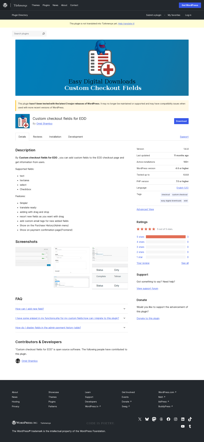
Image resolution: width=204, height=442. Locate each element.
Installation (55, 136)
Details (22, 136)
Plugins (52, 401)
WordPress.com (167, 392)
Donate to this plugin (148, 318)
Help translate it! (126, 23)
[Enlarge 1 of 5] (47, 250)
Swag (126, 406)
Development (75, 136)
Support (184, 136)
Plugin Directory (20, 15)
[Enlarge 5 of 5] (123, 267)
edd (185, 201)
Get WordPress (190, 5)
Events (125, 397)
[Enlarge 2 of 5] (85, 250)
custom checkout (179, 194)
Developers (91, 401)
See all (185, 263)
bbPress (163, 401)
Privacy (15, 406)
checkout (166, 194)
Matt (161, 397)
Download (181, 121)
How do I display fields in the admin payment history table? (48, 327)
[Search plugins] (44, 34)
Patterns (53, 406)
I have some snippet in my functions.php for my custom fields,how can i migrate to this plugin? (67, 318)
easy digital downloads (171, 201)
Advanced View (145, 209)
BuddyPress (165, 406)
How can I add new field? (29, 308)
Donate (127, 401)
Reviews (37, 136)
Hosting (16, 401)
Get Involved (128, 392)
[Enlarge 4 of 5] (123, 250)
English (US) (183, 187)
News (14, 397)
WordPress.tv (93, 406)
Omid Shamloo (44, 123)
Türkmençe (45, 423)
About (15, 392)
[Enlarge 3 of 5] (85, 280)
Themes (53, 397)
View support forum (147, 288)
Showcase (54, 392)
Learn (88, 392)
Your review (143, 263)
